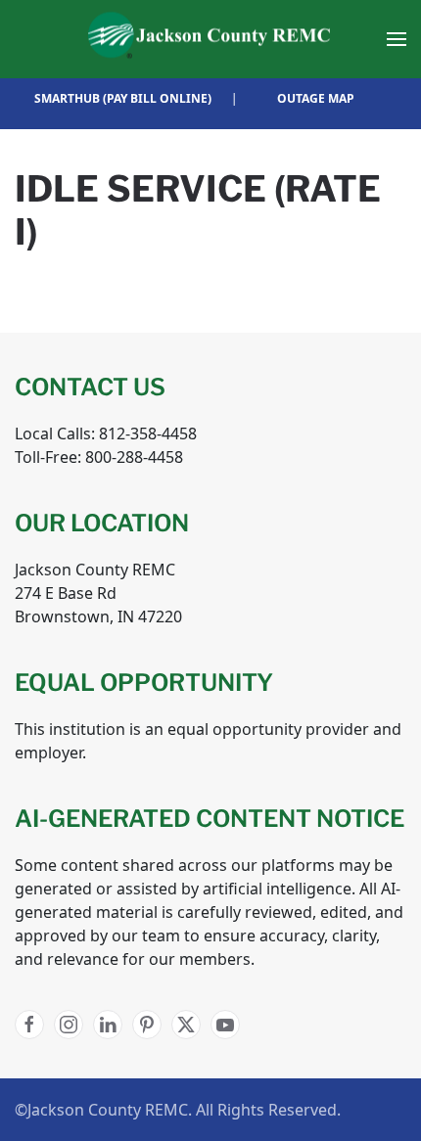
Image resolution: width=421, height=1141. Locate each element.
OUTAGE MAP (315, 98)
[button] (396, 39)
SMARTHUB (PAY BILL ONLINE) (122, 98)
